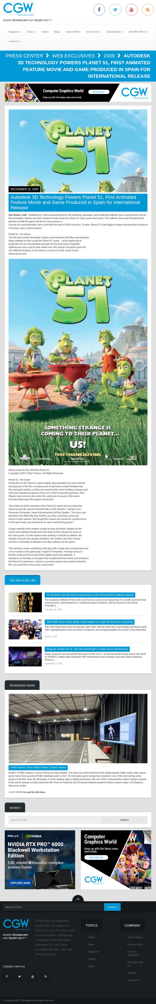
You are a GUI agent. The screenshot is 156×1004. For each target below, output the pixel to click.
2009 (110, 55)
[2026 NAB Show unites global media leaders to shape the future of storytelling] (25, 629)
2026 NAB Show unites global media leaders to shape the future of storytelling (90, 621)
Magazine (93, 951)
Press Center (25, 55)
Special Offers (73, 31)
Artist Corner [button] (92, 31)
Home (91, 937)
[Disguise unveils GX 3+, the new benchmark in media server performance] (25, 656)
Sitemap (131, 973)
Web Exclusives (74, 55)
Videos (45, 31)
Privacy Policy (135, 944)
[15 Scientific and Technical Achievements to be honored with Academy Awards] (25, 602)
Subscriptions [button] (114, 31)
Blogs (57, 31)
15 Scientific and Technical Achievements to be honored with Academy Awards (90, 594)
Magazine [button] (14, 31)
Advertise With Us (138, 31)
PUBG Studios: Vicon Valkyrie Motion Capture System (38, 767)
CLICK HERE (16, 792)
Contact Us (14, 41)
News (91, 944)
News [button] (30, 31)
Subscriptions (134, 937)
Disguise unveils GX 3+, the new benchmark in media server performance (87, 649)
